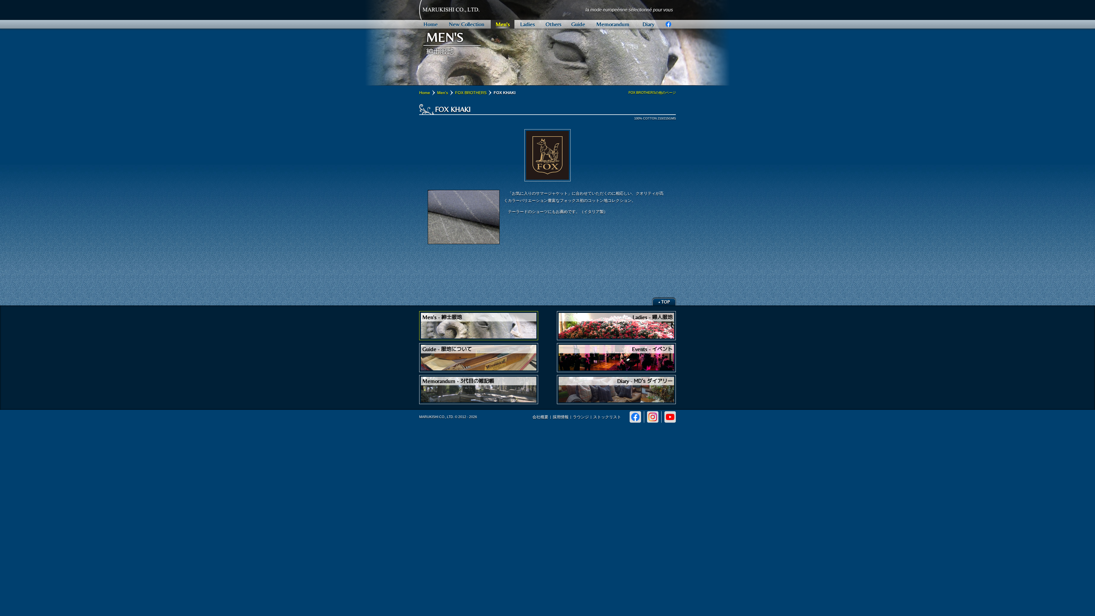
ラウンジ (581, 417)
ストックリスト (607, 417)
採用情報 (561, 417)
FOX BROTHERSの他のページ (652, 93)
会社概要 (540, 417)
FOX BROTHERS (470, 92)
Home (424, 92)
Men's (442, 92)
